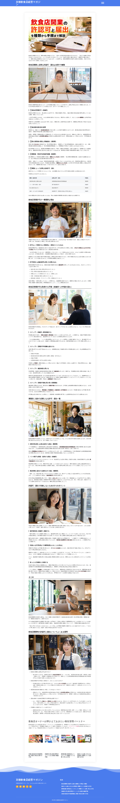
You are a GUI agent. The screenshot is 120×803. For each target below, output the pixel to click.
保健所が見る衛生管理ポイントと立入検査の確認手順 (52, 755)
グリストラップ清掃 (74, 726)
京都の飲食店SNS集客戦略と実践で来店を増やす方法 (35, 755)
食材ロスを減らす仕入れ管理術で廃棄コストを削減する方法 (84, 755)
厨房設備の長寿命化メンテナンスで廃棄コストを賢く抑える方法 (68, 755)
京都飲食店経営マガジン (28, 3)
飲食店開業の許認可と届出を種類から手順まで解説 (74, 783)
